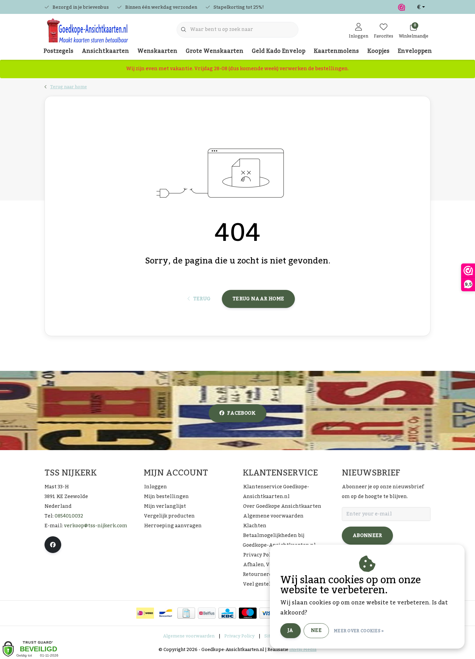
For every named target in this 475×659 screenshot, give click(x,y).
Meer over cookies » (359, 630)
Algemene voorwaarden (189, 636)
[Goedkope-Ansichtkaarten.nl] (87, 33)
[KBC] (227, 613)
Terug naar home (258, 299)
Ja (290, 630)
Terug (201, 299)
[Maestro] (248, 613)
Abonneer (367, 535)
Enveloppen (415, 51)
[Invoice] (186, 613)
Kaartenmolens (336, 51)
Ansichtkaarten (105, 51)
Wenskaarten (157, 51)
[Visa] (268, 613)
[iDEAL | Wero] (145, 613)
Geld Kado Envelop (278, 51)
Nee (316, 630)
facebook (241, 413)
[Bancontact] (166, 613)
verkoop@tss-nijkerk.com (95, 526)
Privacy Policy (239, 636)
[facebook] (53, 544)
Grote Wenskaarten (214, 51)
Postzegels (58, 51)
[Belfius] (207, 613)
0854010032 (69, 516)
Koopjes (378, 51)
